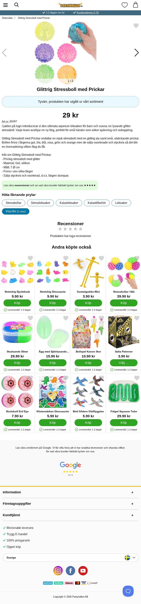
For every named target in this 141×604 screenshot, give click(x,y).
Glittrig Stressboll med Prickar (33, 18)
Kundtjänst (11, 515)
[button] (136, 53)
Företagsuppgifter (17, 503)
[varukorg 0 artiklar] (135, 5)
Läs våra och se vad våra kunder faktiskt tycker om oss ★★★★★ (50, 185)
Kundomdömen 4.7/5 (88, 12)
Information (12, 492)
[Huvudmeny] (5, 5)
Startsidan (7, 18)
